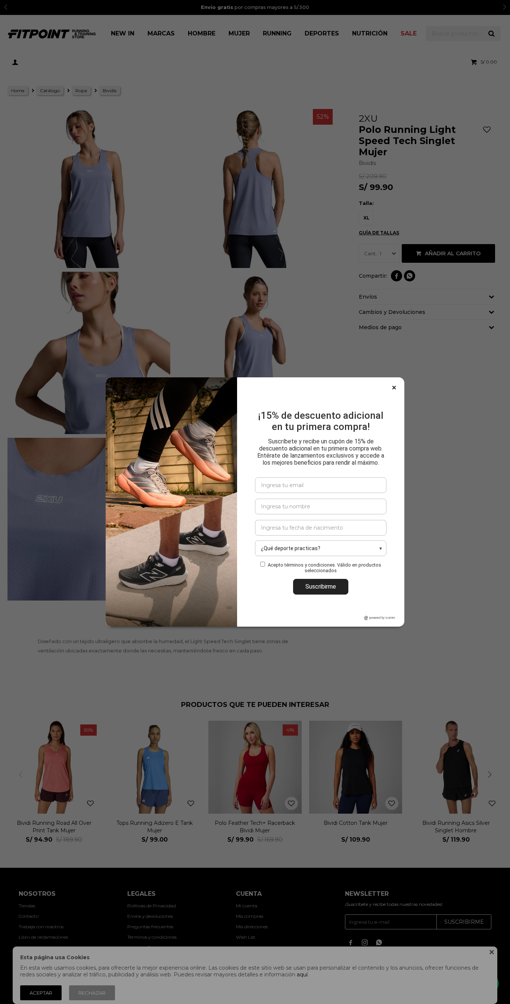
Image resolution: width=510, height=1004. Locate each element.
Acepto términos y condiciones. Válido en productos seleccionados (324, 567)
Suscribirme (320, 586)
